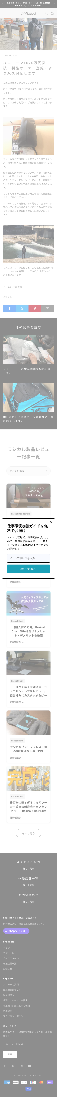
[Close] (51, 522)
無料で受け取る (28, 569)
